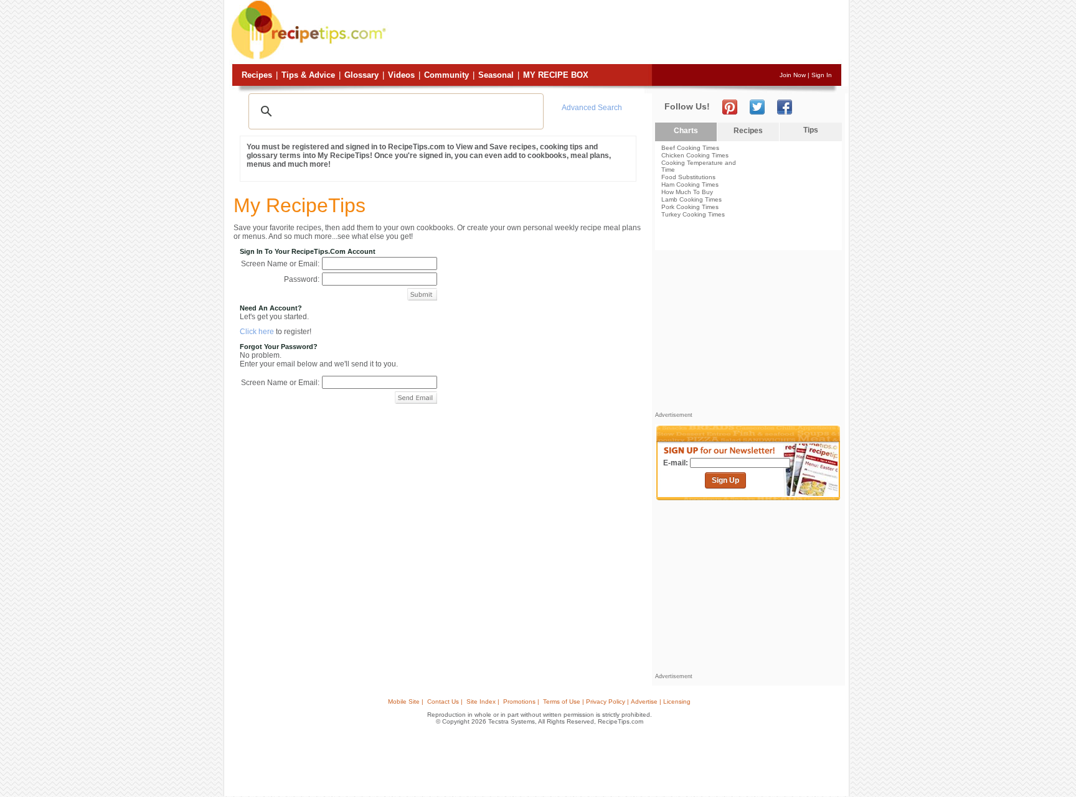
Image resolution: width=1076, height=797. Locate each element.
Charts (686, 130)
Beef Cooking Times (690, 147)
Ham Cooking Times (690, 184)
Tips (810, 130)
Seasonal (496, 75)
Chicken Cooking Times (695, 155)
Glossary (361, 75)
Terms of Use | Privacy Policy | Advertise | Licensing (617, 701)
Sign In (821, 75)
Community (446, 75)
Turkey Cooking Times (693, 214)
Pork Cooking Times (690, 206)
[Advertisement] (615, 33)
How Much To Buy (687, 192)
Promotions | (521, 701)
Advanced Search (592, 107)
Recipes (257, 75)
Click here (257, 331)
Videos (401, 75)
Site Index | (482, 701)
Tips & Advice (308, 75)
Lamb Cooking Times (691, 199)
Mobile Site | (405, 701)
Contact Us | (445, 701)
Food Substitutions (688, 177)
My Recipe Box (555, 75)
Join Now (793, 75)
